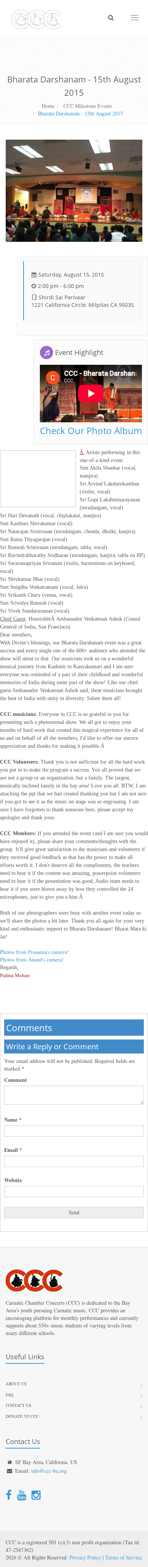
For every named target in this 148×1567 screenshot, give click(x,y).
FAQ (9, 1394)
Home (48, 105)
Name (13, 1120)
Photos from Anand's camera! (32, 959)
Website (13, 1180)
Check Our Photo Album (91, 430)
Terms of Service (123, 1557)
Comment (15, 1080)
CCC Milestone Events (87, 105)
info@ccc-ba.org (49, 1470)
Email (13, 1150)
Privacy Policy (85, 1557)
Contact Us (18, 1405)
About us (16, 1383)
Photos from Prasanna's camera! (34, 951)
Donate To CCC (22, 1416)
